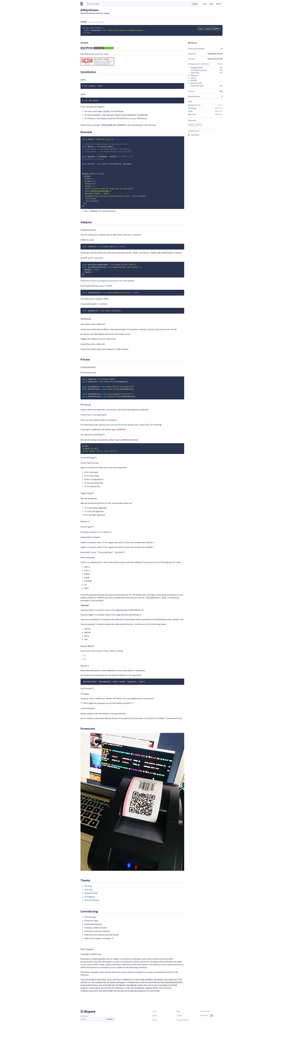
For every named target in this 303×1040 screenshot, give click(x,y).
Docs (204, 4)
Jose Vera (88, 889)
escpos (191, 125)
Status (154, 1016)
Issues (190, 111)
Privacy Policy (205, 1011)
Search (195, 4)
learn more (205, 64)
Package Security (194, 105)
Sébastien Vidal (90, 893)
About (218, 4)
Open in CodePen (212, 29)
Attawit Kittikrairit (91, 900)
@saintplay (195, 135)
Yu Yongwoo (89, 896)
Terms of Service (182, 1020)
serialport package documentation (104, 281)
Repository (192, 114)
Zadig (102, 118)
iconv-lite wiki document (116, 425)
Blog (211, 4)
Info (221, 67)
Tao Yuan (88, 886)
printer (198, 125)
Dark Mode (204, 1015)
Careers (179, 1016)
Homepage (192, 108)
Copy (200, 29)
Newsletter (84, 1016)
